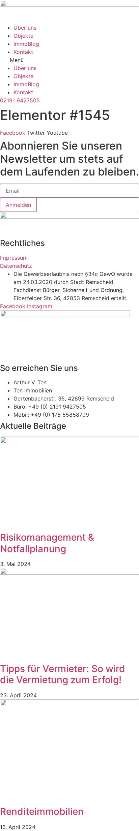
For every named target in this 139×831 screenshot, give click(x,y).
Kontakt (23, 52)
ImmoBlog (26, 43)
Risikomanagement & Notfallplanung (47, 543)
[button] (69, 60)
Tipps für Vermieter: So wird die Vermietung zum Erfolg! (62, 674)
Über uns (24, 27)
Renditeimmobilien (42, 811)
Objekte (23, 35)
